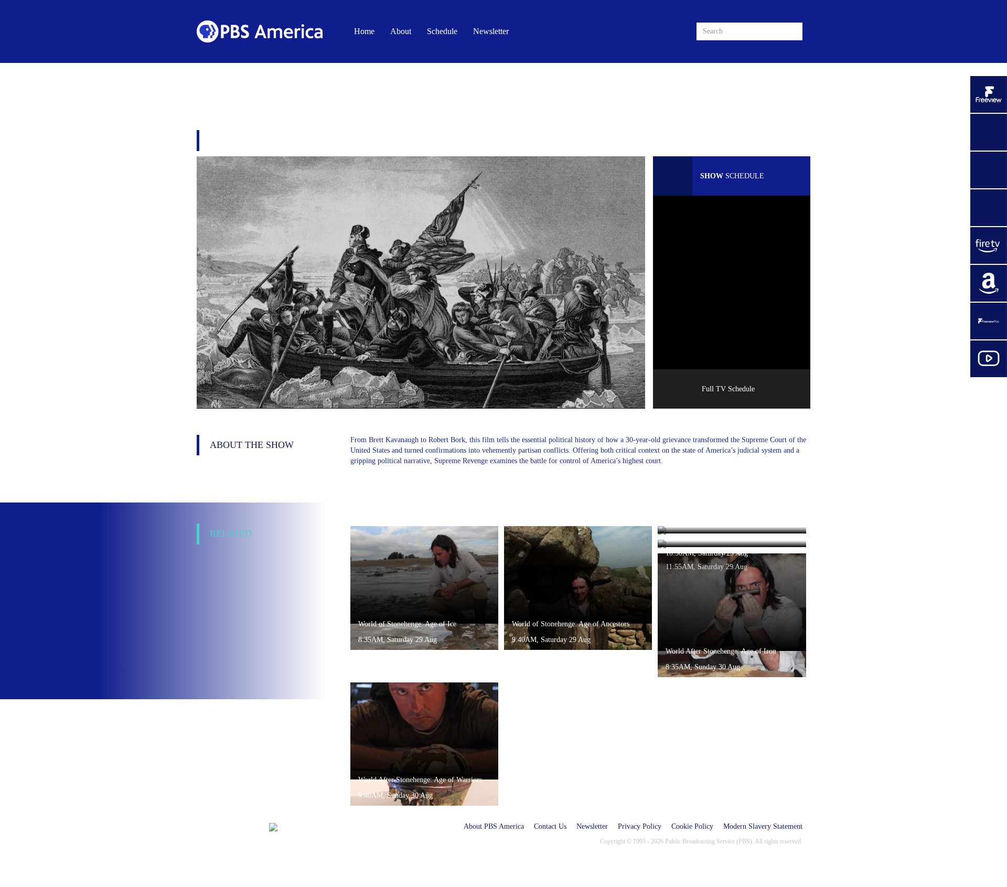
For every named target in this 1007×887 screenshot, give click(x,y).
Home (364, 31)
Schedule (442, 31)
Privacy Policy (639, 826)
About (400, 31)
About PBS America (494, 826)
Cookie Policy (692, 826)
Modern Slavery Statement (762, 826)
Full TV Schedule (728, 389)
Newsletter (491, 31)
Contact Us (550, 826)
